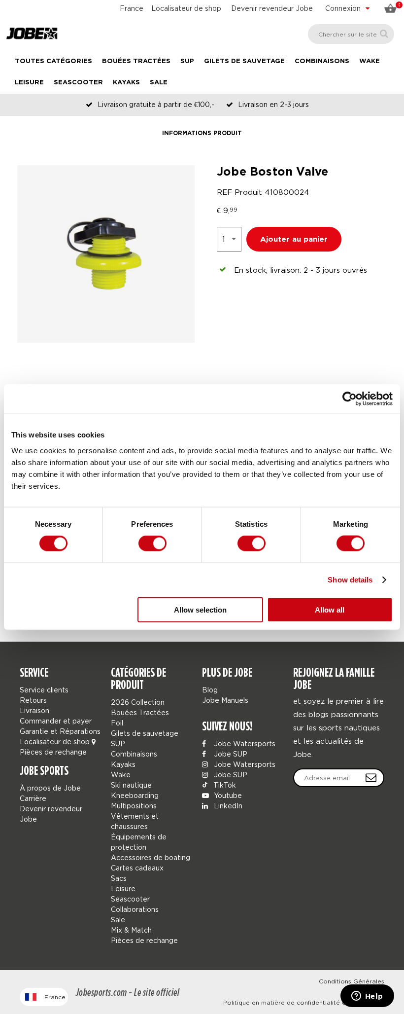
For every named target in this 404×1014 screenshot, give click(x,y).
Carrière (33, 798)
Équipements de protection (139, 842)
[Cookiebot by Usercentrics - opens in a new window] (349, 399)
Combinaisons (322, 61)
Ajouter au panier (294, 239)
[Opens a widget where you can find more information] (367, 996)
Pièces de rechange (53, 752)
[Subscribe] (371, 777)
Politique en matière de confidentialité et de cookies (303, 1002)
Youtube (227, 795)
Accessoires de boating (150, 857)
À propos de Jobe (50, 788)
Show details (350, 580)
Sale (159, 82)
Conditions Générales (351, 981)
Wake (369, 61)
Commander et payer (56, 720)
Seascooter (78, 82)
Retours (33, 700)
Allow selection (200, 609)
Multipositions (134, 805)
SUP (187, 61)
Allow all (329, 609)
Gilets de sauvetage (244, 61)
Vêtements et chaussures (135, 821)
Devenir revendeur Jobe (272, 8)
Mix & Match (131, 930)
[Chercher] (384, 33)
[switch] (152, 543)
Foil (117, 722)
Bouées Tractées (136, 61)
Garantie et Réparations (60, 731)
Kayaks (126, 82)
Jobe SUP (229, 754)
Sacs (119, 878)
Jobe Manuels (225, 700)
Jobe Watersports (243, 743)
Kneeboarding (135, 795)
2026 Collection (138, 702)
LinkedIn (227, 805)
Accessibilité (365, 992)
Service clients (44, 689)
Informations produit (202, 133)
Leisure (29, 82)
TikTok (223, 785)
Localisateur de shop (186, 8)
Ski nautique (131, 785)
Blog (210, 689)
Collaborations (135, 909)
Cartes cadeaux (137, 867)
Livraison (34, 710)
